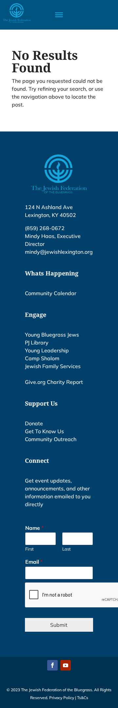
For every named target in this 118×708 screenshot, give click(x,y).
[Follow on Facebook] (52, 665)
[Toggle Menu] (59, 14)
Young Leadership (47, 350)
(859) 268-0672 (45, 228)
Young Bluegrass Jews (52, 334)
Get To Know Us (44, 431)
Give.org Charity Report (54, 382)
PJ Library (37, 342)
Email (34, 561)
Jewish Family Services (53, 366)
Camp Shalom (42, 358)
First (29, 549)
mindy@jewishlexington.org (59, 251)
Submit (59, 625)
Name (34, 528)
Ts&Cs (82, 697)
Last (66, 549)
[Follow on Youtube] (65, 665)
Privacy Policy (61, 697)
